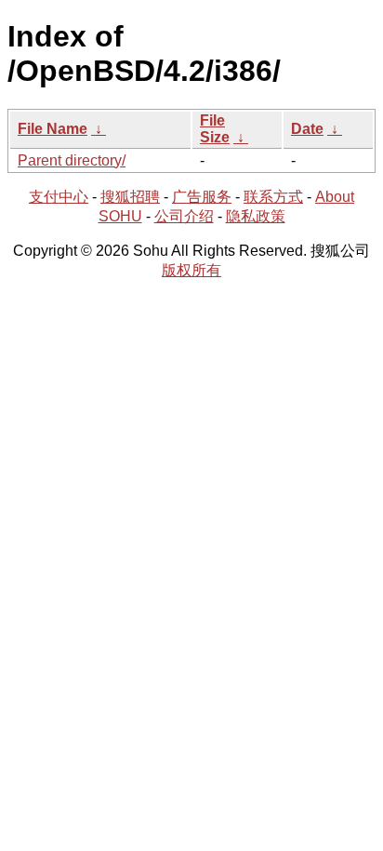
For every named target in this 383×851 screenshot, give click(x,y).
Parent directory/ (71, 160)
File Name (52, 129)
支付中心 (58, 197)
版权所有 (191, 270)
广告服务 (201, 197)
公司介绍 (184, 216)
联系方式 (273, 197)
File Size (215, 129)
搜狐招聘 (130, 197)
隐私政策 (255, 216)
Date (307, 129)
